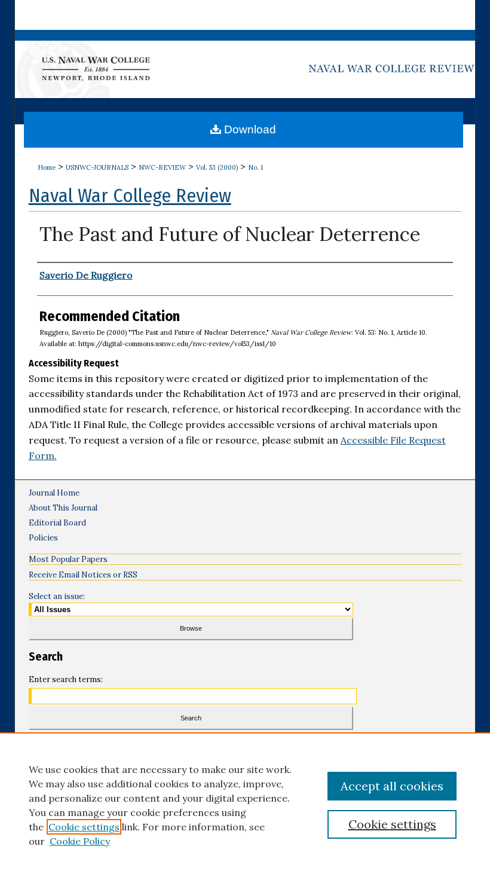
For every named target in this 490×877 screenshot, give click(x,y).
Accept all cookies (392, 785)
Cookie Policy (80, 841)
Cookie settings (84, 827)
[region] (245, 804)
